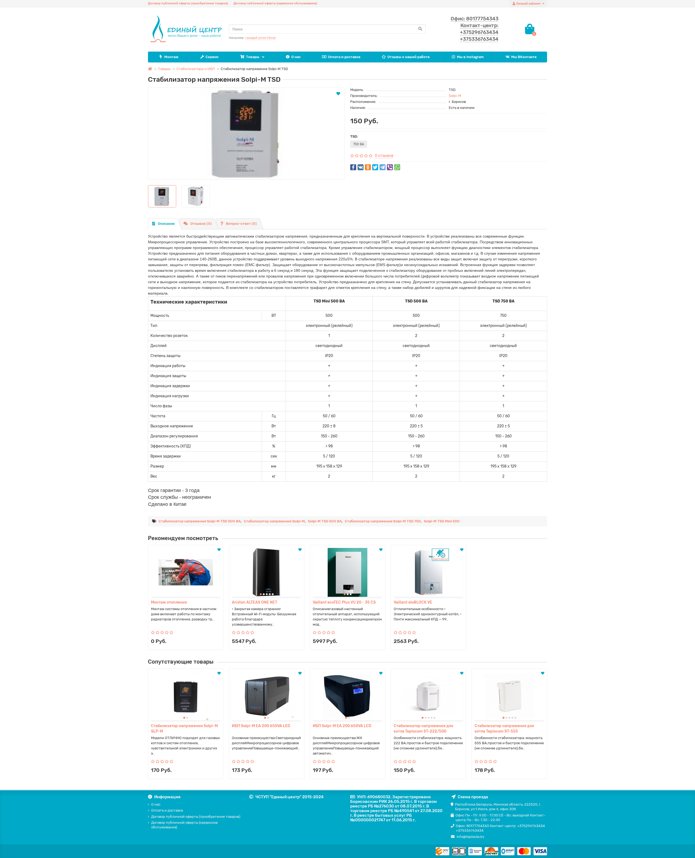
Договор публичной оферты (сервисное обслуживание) (275, 3)
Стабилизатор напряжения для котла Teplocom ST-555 (504, 729)
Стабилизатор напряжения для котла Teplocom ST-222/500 (423, 729)
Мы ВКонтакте (524, 57)
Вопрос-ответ (241, 224)
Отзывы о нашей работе (408, 57)
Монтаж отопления (169, 602)
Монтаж (171, 57)
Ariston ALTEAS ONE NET (254, 602)
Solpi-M (455, 96)
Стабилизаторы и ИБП (195, 69)
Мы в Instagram (470, 57)
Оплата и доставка (344, 57)
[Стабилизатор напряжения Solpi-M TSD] (246, 133)
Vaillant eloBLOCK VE (413, 602)
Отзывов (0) (201, 224)
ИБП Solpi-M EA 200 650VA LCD (342, 726)
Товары (252, 57)
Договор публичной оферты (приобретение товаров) (188, 3)
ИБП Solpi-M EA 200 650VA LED (261, 726)
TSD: (354, 136)
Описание (166, 224)
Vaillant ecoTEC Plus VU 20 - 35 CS (344, 602)
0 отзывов (384, 155)
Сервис (212, 57)
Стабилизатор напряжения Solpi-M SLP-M (184, 729)
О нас (296, 57)
